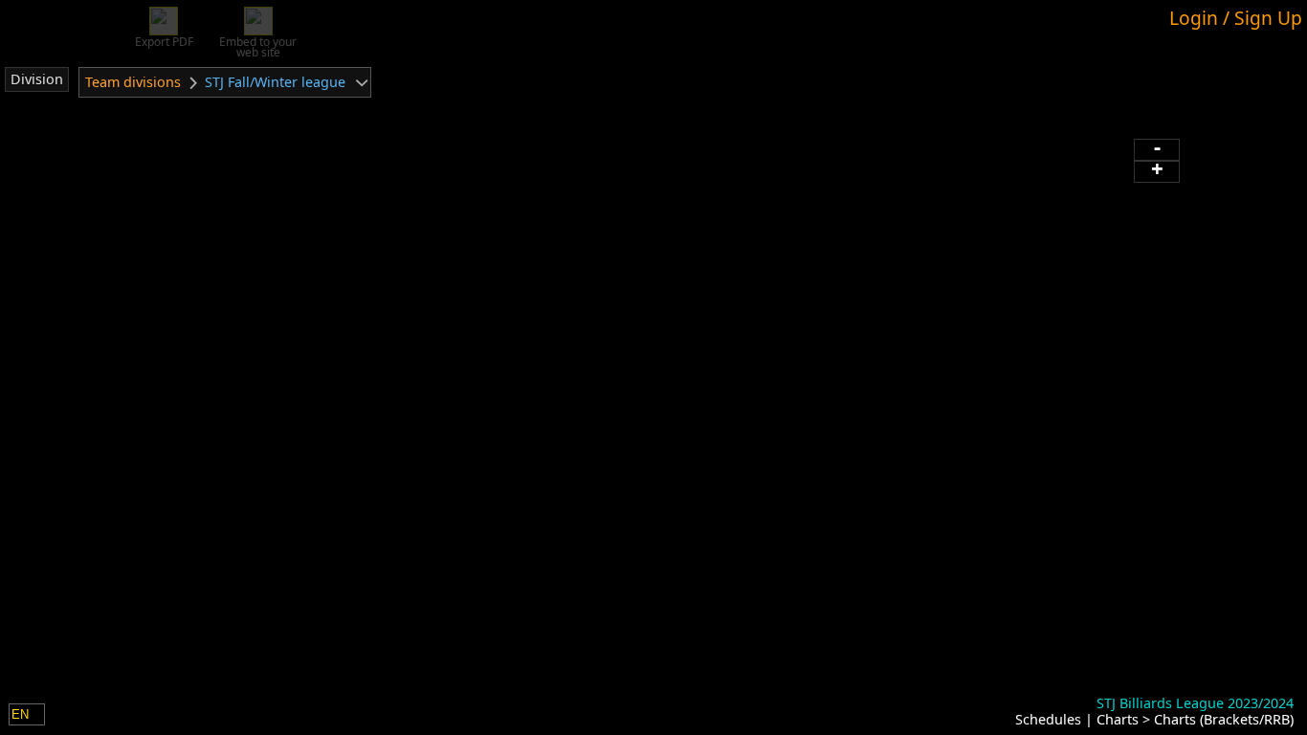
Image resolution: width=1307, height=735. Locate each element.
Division (37, 79)
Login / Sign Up (1235, 18)
